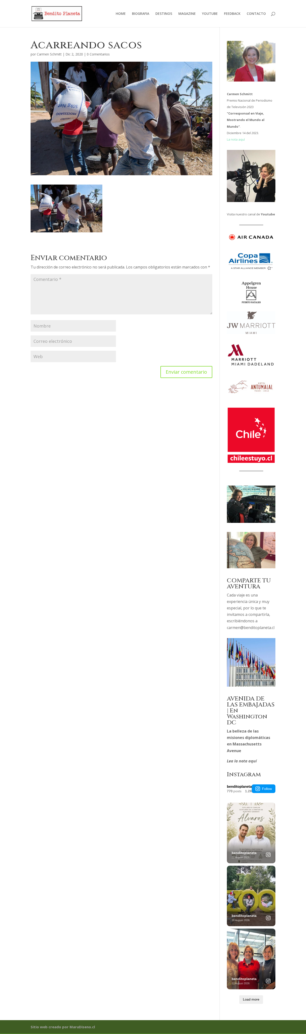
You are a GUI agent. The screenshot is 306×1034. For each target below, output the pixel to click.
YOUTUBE (210, 14)
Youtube (268, 214)
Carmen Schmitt (49, 54)
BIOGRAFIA (140, 14)
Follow (267, 789)
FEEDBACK (232, 14)
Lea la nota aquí (242, 761)
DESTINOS (163, 14)
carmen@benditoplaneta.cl (250, 627)
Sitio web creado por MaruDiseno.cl (63, 1026)
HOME (121, 14)
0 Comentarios (98, 54)
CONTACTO (256, 14)
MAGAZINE (187, 14)
